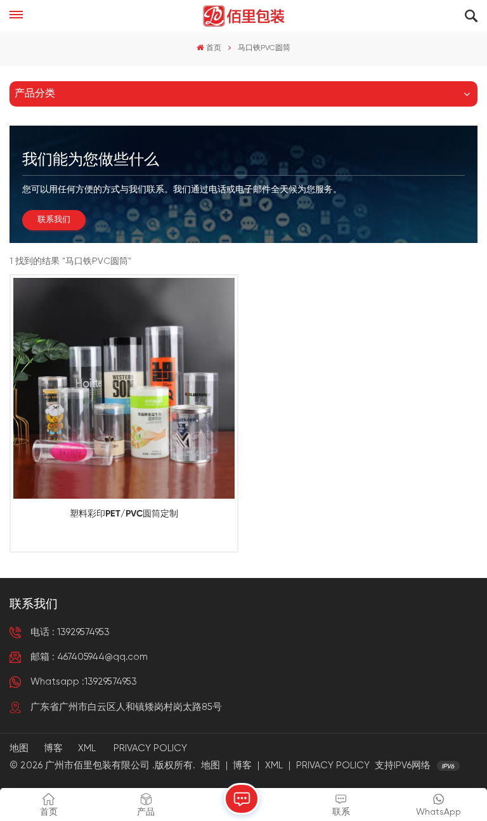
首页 (213, 48)
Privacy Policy (150, 748)
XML (87, 748)
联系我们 (53, 220)
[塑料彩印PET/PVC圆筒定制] (123, 388)
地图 (19, 748)
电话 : (70, 632)
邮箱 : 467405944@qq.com (89, 657)
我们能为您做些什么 (90, 159)
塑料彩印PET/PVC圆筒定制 (124, 513)
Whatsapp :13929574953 (83, 681)
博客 (53, 748)
